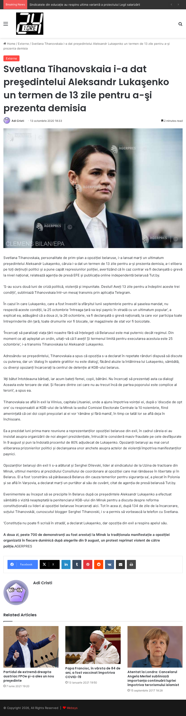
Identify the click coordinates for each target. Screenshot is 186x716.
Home (10, 43)
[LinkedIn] (66, 564)
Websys (72, 708)
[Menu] (5, 25)
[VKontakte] (109, 564)
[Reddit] (98, 564)
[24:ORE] (29, 23)
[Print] (131, 564)
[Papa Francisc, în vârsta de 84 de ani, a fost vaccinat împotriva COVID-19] (92, 645)
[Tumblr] (76, 564)
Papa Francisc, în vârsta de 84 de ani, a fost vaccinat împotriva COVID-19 (92, 672)
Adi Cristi (18, 120)
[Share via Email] (120, 564)
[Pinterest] (87, 564)
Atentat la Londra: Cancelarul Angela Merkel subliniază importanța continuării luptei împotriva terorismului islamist (153, 678)
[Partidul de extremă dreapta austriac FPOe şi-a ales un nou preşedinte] (31, 646)
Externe (23, 43)
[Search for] (180, 25)
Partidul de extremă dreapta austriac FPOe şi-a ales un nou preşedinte (28, 676)
